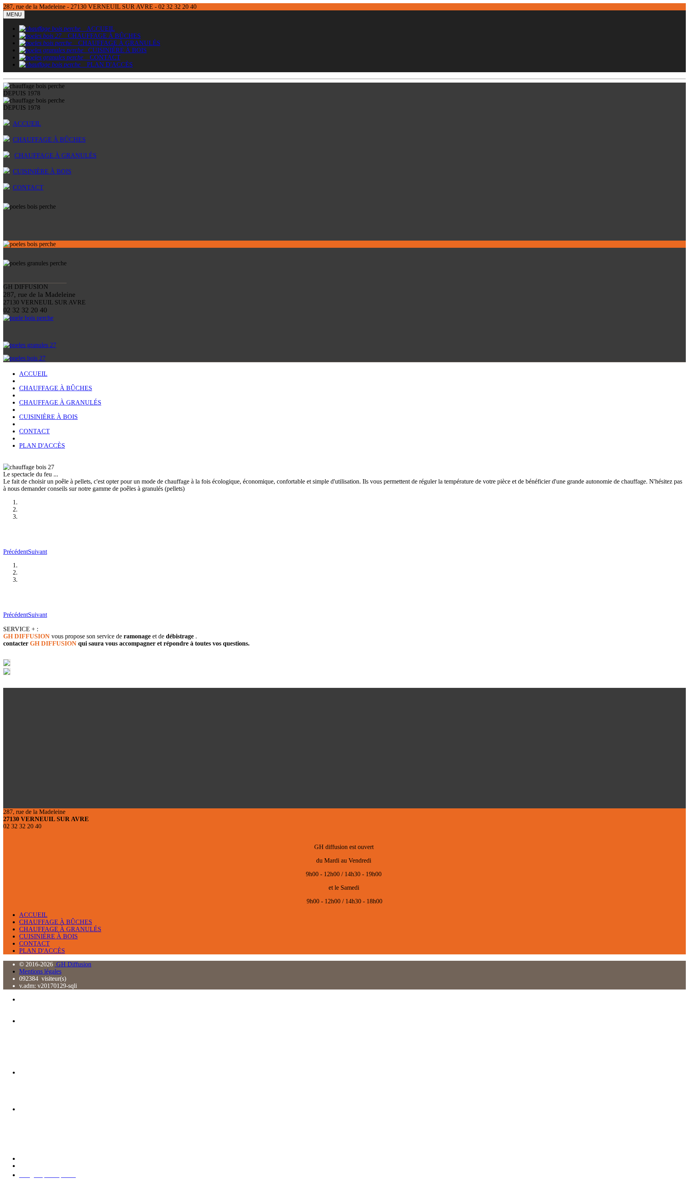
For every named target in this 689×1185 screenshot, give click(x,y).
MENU (14, 15)
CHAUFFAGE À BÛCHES (101, 35)
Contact (29, 1158)
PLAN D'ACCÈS (107, 64)
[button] (15, 551)
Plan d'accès (34, 1165)
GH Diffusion (73, 964)
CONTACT (101, 57)
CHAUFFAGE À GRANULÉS (116, 43)
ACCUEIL (98, 28)
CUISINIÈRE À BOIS (115, 50)
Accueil (29, 999)
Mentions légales (40, 971)
